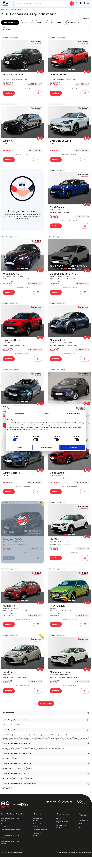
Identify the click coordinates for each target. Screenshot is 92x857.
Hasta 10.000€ (7, 778)
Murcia (13, 725)
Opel (45, 738)
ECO (13, 788)
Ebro (35, 735)
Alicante (5, 725)
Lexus (83, 735)
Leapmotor (76, 735)
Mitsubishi (33, 738)
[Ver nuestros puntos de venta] (81, 3)
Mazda (5, 738)
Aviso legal (78, 852)
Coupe (18, 748)
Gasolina (19, 768)
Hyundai (50, 735)
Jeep (56, 735)
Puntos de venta (84, 831)
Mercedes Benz (14, 738)
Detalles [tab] (46, 413)
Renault (58, 738)
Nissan (40, 738)
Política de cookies (86, 852)
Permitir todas (72, 447)
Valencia (19, 725)
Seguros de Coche (62, 822)
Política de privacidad (70, 852)
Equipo (81, 824)
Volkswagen (84, 738)
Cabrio (12, 748)
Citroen (20, 735)
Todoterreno (52, 748)
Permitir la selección (46, 447)
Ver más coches (46, 703)
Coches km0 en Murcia (40, 830)
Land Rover (67, 735)
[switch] (35, 439)
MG (22, 738)
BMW (9, 735)
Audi (4, 735)
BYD (14, 735)
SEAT (64, 738)
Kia (61, 735)
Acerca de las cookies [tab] (73, 413)
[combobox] (43, 3)
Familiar (24, 748)
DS (31, 735)
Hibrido (30, 768)
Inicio (2, 9)
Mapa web (61, 852)
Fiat (40, 735)
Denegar (19, 447)
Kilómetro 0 (60, 818)
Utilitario (60, 748)
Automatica (7, 758)
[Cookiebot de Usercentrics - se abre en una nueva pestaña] (77, 408)
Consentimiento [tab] (19, 413)
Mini (26, 738)
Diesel (5, 768)
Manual (15, 758)
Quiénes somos (83, 820)
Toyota (76, 738)
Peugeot (51, 738)
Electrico (11, 768)
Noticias (81, 827)
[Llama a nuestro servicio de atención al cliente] (77, 3)
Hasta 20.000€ (19, 778)
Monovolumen (41, 748)
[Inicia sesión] (84, 3)
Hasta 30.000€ (30, 778)
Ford (44, 735)
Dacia (26, 735)
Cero (7, 788)
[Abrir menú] (87, 3)
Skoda (70, 738)
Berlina (5, 748)
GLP (25, 768)
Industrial (32, 748)
